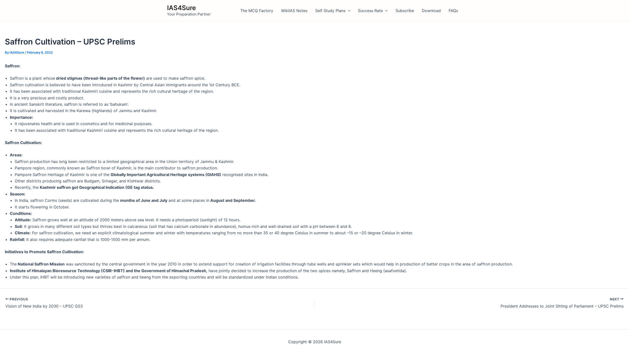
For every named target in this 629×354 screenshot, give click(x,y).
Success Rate (370, 10)
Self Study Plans (330, 10)
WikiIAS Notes (294, 10)
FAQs (453, 10)
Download (431, 10)
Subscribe (405, 10)
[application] (347, 10)
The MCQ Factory (256, 10)
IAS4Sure (181, 8)
